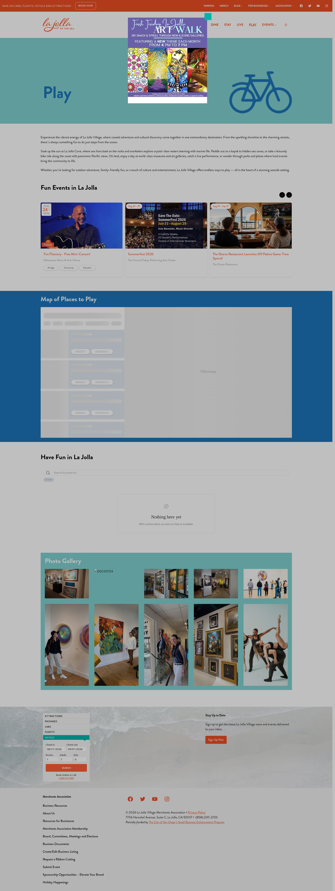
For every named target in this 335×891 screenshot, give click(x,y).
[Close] (207, 16)
